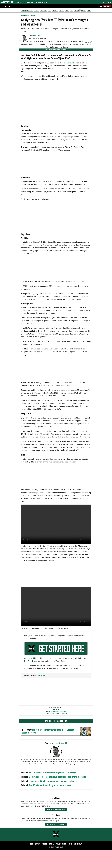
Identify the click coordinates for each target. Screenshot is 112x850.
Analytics (30, 2)
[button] (108, 2)
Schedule (55, 10)
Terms (64, 844)
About (31, 844)
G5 (49, 10)
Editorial (51, 844)
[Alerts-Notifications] (6, 6)
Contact (37, 844)
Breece (61, 10)
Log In (100, 6)
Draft (89, 10)
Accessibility (78, 844)
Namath (83, 10)
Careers (44, 844)
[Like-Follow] (9, 6)
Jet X (22, 15)
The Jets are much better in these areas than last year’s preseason (48, 731)
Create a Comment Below (57, 711)
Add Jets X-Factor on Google (56, 713)
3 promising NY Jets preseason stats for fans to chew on (53, 781)
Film (24, 2)
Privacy (58, 844)
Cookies (70, 844)
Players (44, 2)
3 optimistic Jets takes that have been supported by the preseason (57, 776)
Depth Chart (43, 10)
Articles (27, 15)
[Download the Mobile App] (2, 6)
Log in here (41, 675)
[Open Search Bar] (103, 2)
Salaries (77, 10)
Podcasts (38, 2)
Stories (19, 2)
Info (50, 2)
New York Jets (69, 63)
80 (71, 10)
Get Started (29, 658)
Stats (67, 10)
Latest (36, 10)
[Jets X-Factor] (8, 2)
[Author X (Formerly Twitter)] (66, 743)
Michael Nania (35, 35)
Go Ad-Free (108, 6)
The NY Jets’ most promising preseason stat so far (50, 785)
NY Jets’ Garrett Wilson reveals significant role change (52, 772)
